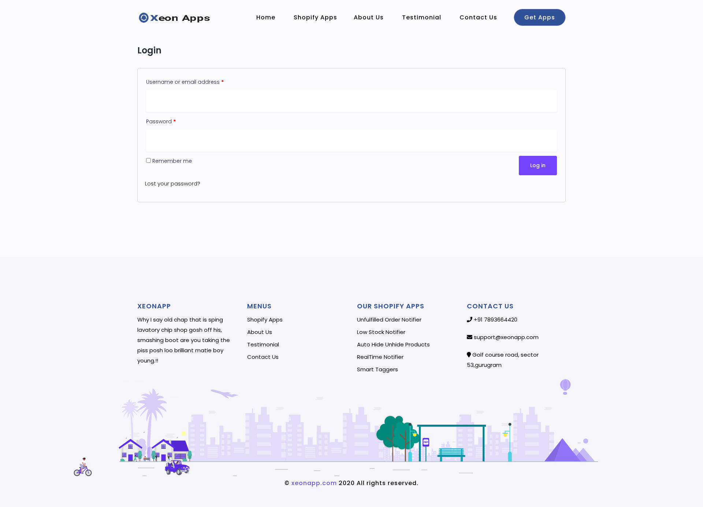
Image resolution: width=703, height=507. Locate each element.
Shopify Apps (315, 17)
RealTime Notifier (380, 357)
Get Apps (539, 17)
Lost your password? (172, 183)
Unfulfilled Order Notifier (389, 319)
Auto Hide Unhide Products (393, 344)
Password (161, 121)
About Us (370, 17)
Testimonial (422, 17)
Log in (538, 165)
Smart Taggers (377, 369)
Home (266, 17)
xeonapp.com (313, 483)
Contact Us (479, 17)
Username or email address (185, 82)
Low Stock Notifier (381, 332)
